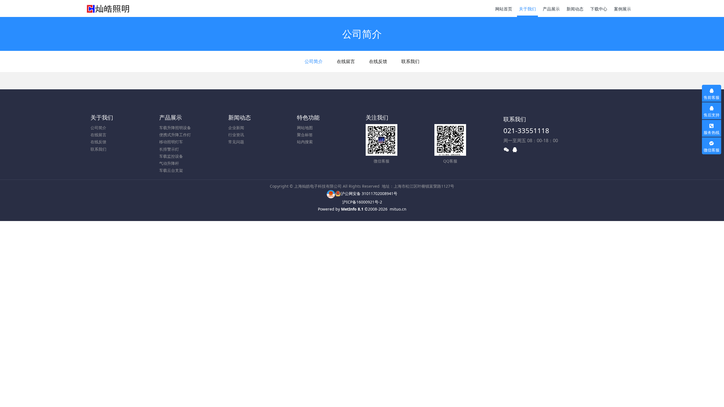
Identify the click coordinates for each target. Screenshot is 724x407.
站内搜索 (305, 141)
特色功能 (308, 117)
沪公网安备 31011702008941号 (369, 193)
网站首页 (503, 9)
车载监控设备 (171, 156)
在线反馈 (378, 61)
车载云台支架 (171, 170)
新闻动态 (239, 117)
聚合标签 (305, 134)
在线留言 (346, 61)
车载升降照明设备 (175, 127)
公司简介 (314, 61)
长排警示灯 (169, 149)
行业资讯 (236, 134)
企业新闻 (236, 127)
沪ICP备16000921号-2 (362, 202)
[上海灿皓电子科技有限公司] (108, 8)
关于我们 (101, 117)
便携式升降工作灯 (175, 134)
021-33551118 (526, 130)
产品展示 (170, 117)
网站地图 (305, 127)
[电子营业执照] (331, 193)
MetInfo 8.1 (352, 209)
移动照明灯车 (171, 141)
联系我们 (410, 61)
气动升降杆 (169, 163)
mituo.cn (398, 209)
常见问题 (236, 141)
